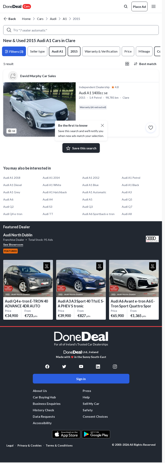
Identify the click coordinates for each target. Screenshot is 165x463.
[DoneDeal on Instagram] (114, 366)
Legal (9, 445)
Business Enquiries (47, 403)
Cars (40, 19)
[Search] (9, 30)
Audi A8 (127, 214)
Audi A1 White (52, 185)
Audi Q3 (87, 206)
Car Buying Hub (44, 397)
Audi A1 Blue (90, 185)
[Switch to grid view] (127, 64)
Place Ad (139, 6)
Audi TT (48, 214)
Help (86, 397)
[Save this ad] (151, 127)
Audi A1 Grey (11, 192)
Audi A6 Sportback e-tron (98, 214)
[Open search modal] (126, 6)
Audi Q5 (127, 199)
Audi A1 (57, 51)
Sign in (81, 379)
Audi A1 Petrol (131, 177)
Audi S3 (47, 206)
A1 (65, 19)
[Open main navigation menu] (154, 6)
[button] (102, 125)
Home (26, 19)
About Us (40, 391)
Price (128, 51)
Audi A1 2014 (51, 177)
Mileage (144, 51)
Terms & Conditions (59, 445)
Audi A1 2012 (90, 177)
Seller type (37, 51)
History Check (43, 410)
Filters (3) (16, 51)
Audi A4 (48, 199)
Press (87, 391)
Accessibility (42, 423)
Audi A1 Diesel (12, 185)
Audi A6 (8, 199)
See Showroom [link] (13, 244)
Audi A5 (87, 199)
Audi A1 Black (130, 185)
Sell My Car (91, 403)
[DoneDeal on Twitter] (64, 366)
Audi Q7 (127, 206)
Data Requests (44, 416)
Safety (88, 410)
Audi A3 (127, 192)
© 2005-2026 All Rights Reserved (134, 444)
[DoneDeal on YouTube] (81, 366)
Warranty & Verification (101, 51)
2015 (74, 51)
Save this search (84, 148)
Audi (53, 19)
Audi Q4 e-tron (12, 214)
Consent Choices (95, 416)
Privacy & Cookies (30, 445)
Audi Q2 (8, 206)
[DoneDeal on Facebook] (47, 366)
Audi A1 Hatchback (55, 192)
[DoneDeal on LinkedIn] (98, 366)
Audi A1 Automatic (94, 192)
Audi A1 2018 (11, 177)
